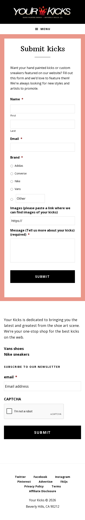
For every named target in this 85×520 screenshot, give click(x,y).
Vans (18, 189)
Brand (16, 157)
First (13, 115)
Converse (21, 173)
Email (16, 139)
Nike (17, 181)
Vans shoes (14, 348)
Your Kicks (42, 12)
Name (16, 99)
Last (13, 131)
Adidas (19, 166)
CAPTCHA (12, 399)
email (10, 377)
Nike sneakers (16, 354)
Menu (45, 29)
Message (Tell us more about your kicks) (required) (42, 232)
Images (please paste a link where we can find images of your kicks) (40, 210)
